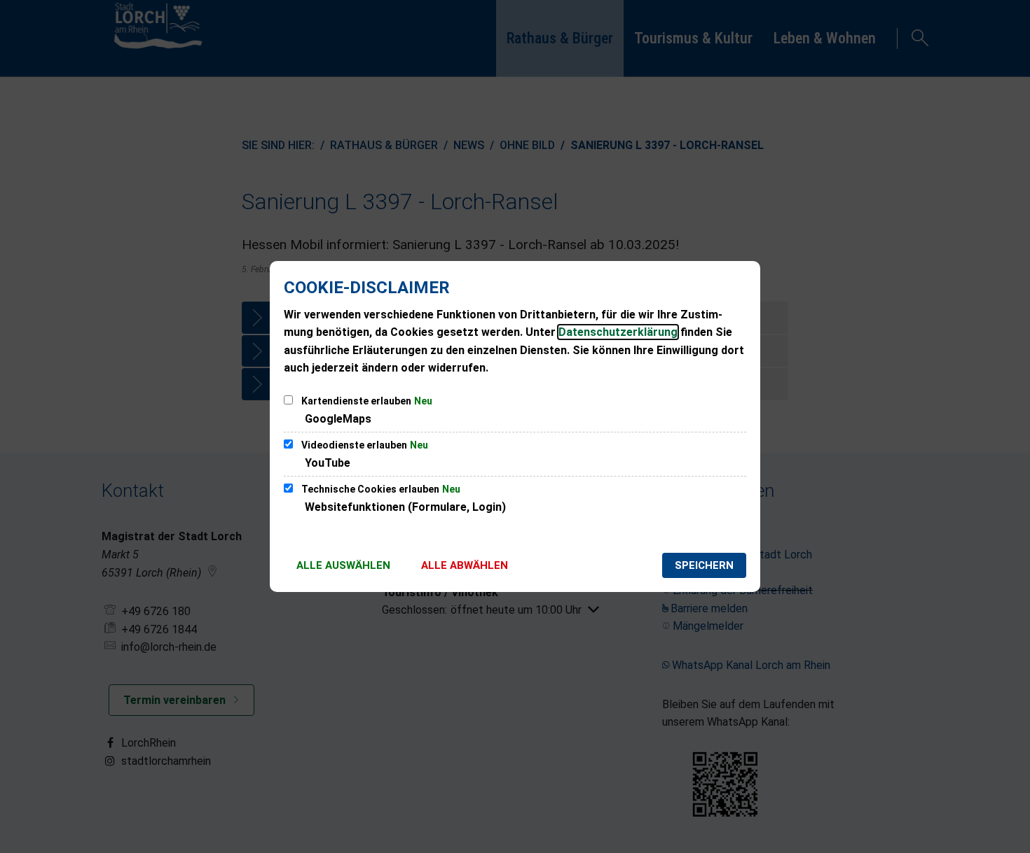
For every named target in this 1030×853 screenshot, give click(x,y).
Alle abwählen (464, 565)
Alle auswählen (343, 565)
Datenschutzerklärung (618, 332)
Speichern (704, 565)
